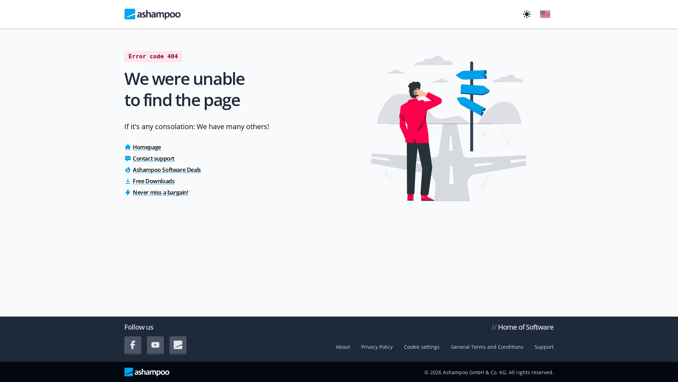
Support (544, 346)
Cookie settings (422, 346)
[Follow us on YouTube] (155, 344)
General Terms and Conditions (487, 346)
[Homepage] (152, 14)
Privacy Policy (377, 346)
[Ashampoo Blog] (178, 344)
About (343, 346)
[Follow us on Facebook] (132, 344)
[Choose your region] (545, 14)
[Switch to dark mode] (526, 14)
